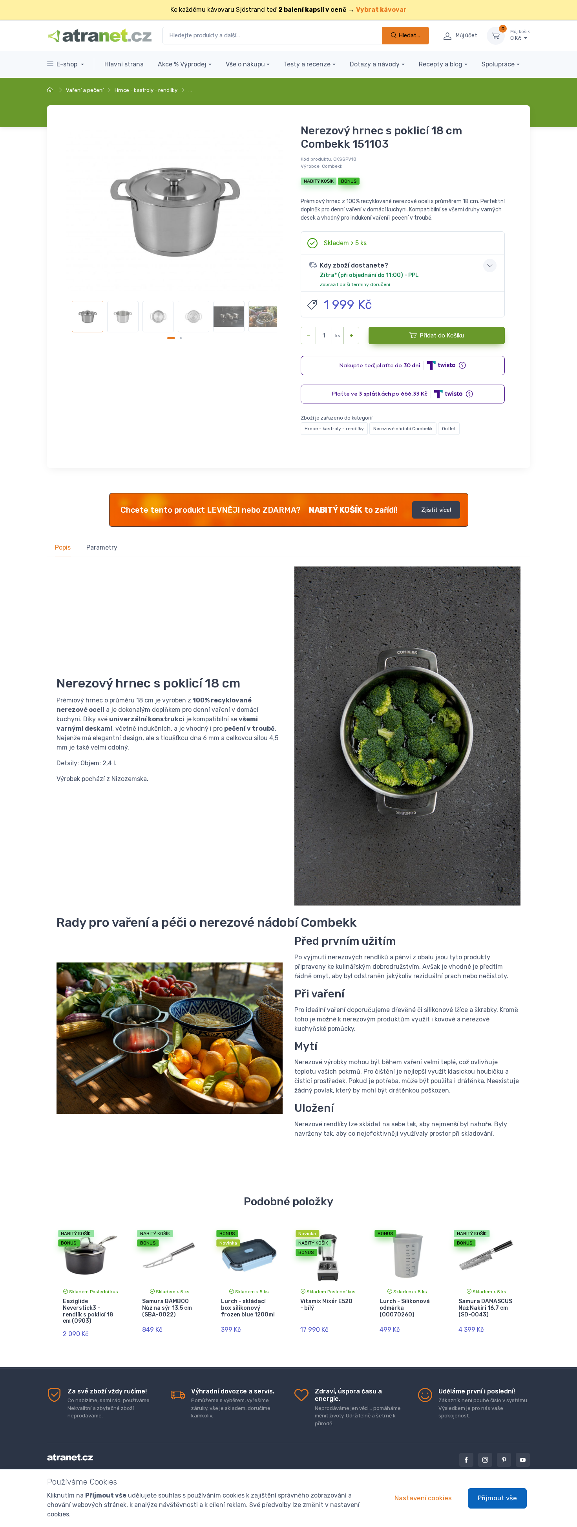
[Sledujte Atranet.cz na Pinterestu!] (504, 1460)
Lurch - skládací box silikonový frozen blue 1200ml (248, 1308)
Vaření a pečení (85, 90)
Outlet (449, 428)
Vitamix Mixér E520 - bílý (326, 1304)
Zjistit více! (436, 509)
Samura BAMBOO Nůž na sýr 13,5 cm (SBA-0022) (167, 1308)
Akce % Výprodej (182, 64)
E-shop (68, 64)
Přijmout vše (497, 1498)
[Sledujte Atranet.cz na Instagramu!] (485, 1460)
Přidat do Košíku (442, 335)
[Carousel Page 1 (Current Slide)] (171, 338)
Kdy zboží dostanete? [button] (369, 274)
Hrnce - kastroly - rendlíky (146, 90)
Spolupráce (498, 64)
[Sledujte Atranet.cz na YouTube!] (523, 1460)
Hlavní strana (124, 64)
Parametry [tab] (101, 547)
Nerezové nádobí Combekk (403, 428)
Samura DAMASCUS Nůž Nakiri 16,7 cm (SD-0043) (485, 1308)
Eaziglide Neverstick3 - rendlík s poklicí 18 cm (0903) (88, 1311)
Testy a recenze (307, 64)
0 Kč (520, 35)
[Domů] (51, 90)
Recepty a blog (440, 64)
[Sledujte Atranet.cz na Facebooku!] (466, 1460)
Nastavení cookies (423, 1498)
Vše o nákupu (245, 64)
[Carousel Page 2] (181, 338)
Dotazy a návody (375, 64)
